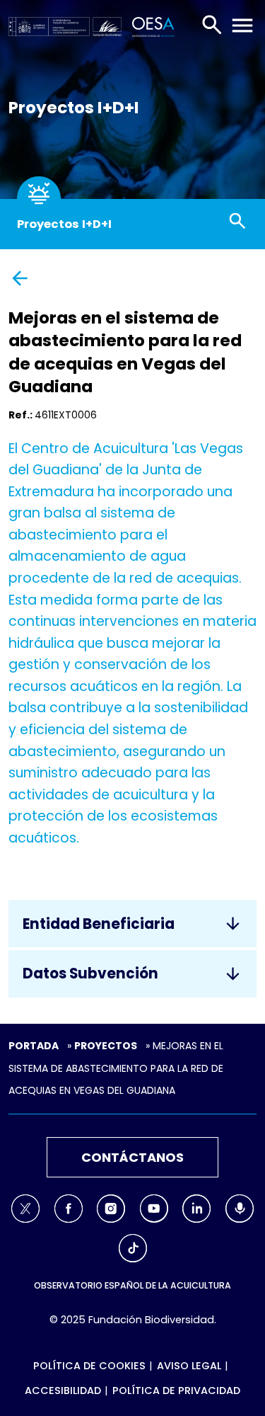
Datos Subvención (90, 973)
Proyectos (105, 1046)
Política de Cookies (89, 1366)
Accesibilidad (63, 1390)
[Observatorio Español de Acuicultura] (150, 25)
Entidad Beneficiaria (99, 924)
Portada (33, 1046)
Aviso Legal (189, 1366)
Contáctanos (132, 1157)
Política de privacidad (176, 1390)
